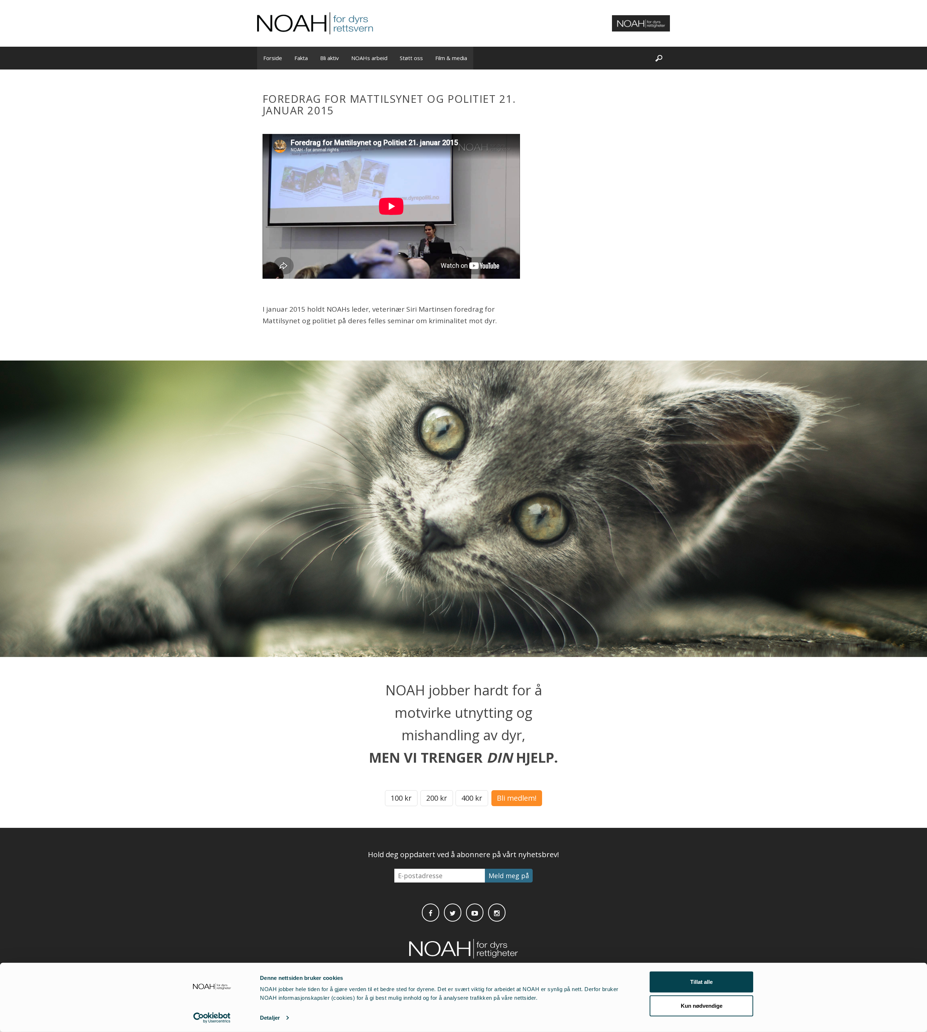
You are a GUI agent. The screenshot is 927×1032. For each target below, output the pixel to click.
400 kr (471, 798)
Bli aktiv (329, 58)
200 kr (436, 798)
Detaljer (270, 1018)
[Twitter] (452, 912)
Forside (272, 58)
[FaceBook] (430, 912)
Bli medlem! (517, 798)
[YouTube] (474, 912)
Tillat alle (701, 982)
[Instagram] (497, 912)
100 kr (401, 798)
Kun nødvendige (701, 1005)
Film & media (451, 58)
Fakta (301, 58)
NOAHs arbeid (369, 58)
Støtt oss (411, 58)
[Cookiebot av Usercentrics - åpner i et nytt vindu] (212, 1017)
